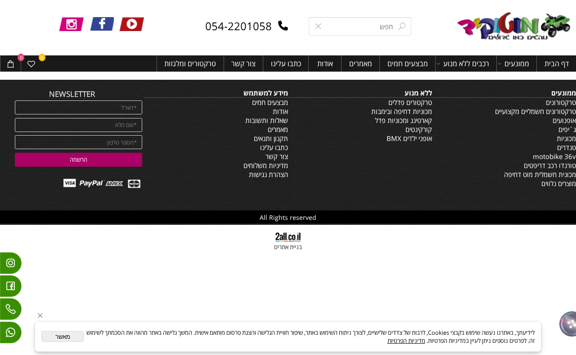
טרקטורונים (561, 102)
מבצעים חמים (407, 63)
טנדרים (566, 147)
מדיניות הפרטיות (406, 341)
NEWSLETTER (72, 93)
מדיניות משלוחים (265, 165)
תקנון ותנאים (271, 138)
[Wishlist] (31, 63)
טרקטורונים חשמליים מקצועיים (535, 111)
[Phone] (10, 311)
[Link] (10, 335)
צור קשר (243, 63)
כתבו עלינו (286, 63)
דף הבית (556, 63)
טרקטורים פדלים (410, 102)
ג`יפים (567, 129)
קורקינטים (418, 129)
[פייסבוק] (10, 288)
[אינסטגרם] (10, 265)
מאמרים (360, 63)
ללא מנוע (418, 92)
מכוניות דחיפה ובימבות (401, 111)
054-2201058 (238, 26)
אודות (325, 63)
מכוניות (566, 138)
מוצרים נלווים (558, 183)
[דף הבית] (515, 27)
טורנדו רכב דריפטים (550, 165)
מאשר (62, 336)
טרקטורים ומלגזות (190, 63)
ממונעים (516, 63)
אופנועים (564, 120)
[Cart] (10, 63)
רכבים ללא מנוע (466, 63)
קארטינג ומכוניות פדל (403, 120)
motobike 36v (554, 156)
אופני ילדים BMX (409, 138)
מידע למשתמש (265, 92)
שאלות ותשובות (266, 120)
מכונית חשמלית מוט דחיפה (540, 174)
